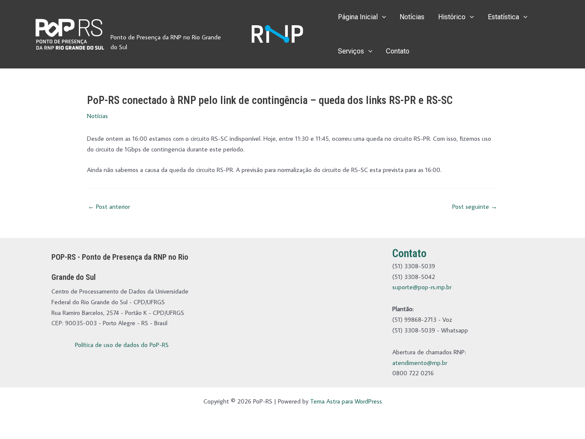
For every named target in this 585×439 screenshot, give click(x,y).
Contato (397, 51)
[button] (382, 17)
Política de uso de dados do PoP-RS (122, 345)
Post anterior (109, 206)
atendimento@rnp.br (419, 363)
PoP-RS (130, 25)
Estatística (503, 17)
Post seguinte (474, 206)
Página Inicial (358, 17)
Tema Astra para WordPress (346, 401)
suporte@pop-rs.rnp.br (421, 287)
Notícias (412, 17)
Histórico (452, 17)
